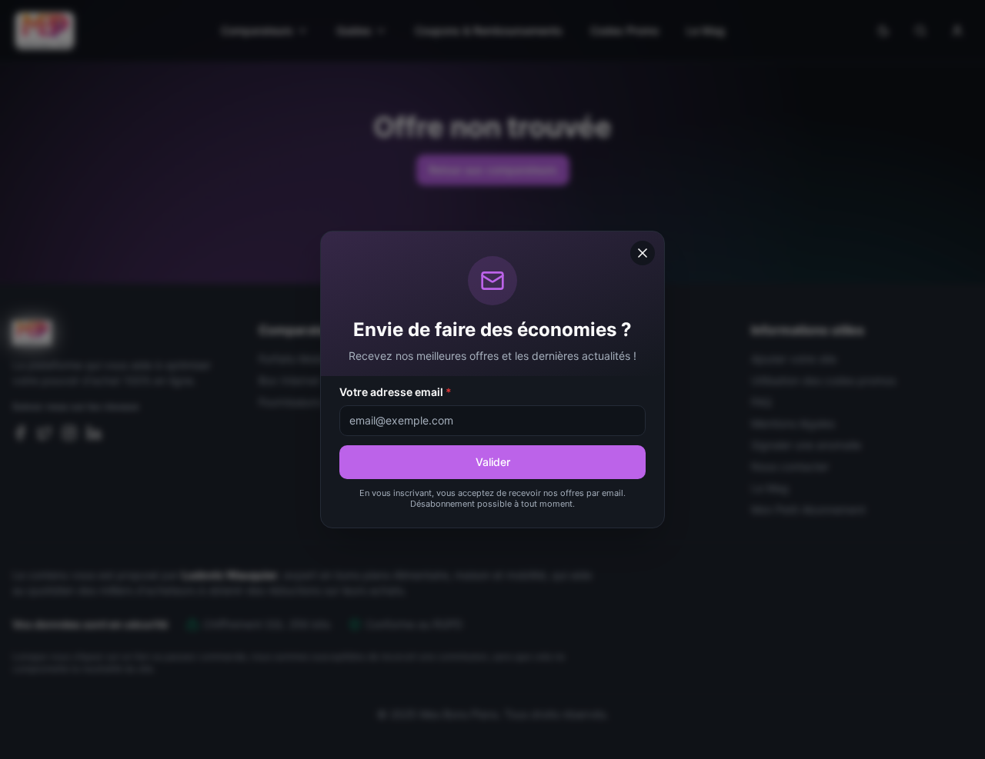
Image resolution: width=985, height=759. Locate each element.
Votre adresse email (395, 391)
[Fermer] (642, 253)
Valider (493, 461)
